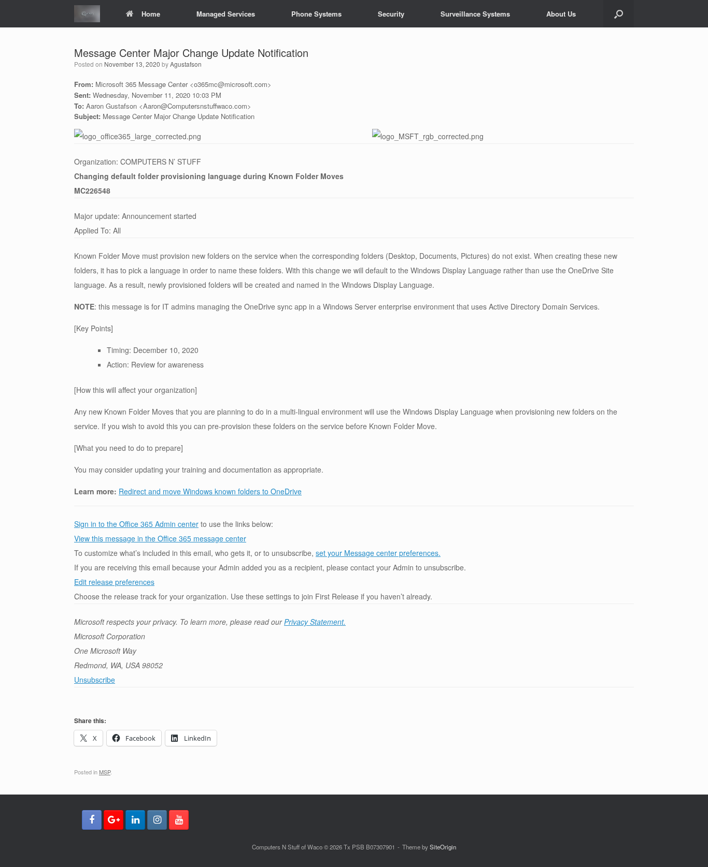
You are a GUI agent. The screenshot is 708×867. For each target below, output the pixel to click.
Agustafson (186, 64)
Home (150, 14)
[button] (618, 13)
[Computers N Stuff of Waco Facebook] (92, 820)
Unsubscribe (94, 679)
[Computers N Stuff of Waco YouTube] (179, 820)
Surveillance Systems (475, 14)
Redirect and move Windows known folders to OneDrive (210, 491)
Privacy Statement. (315, 621)
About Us (561, 14)
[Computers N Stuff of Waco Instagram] (157, 820)
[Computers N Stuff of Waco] (87, 13)
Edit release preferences (114, 582)
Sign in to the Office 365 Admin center (136, 524)
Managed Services (225, 14)
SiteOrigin (443, 847)
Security (391, 14)
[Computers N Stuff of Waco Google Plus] (113, 820)
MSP (104, 772)
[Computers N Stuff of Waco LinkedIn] (135, 820)
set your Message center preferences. (378, 553)
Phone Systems (316, 14)
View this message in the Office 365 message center (160, 538)
